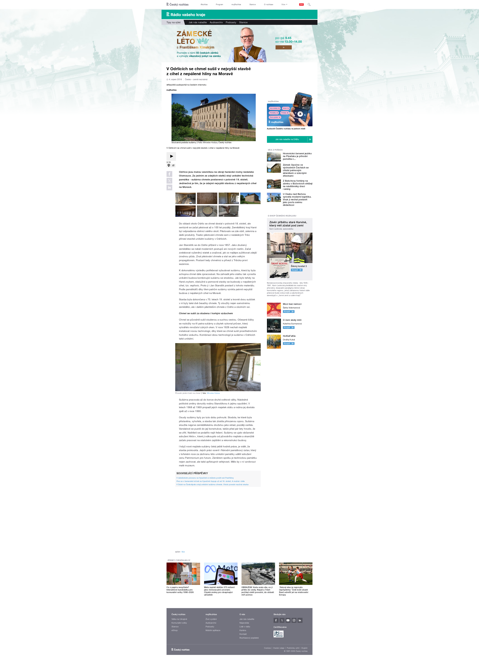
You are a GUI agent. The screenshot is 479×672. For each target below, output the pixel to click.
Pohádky (273, 113)
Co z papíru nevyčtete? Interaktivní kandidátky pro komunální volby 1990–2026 (180, 589)
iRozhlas (204, 4)
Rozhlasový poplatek (249, 638)
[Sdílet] (173, 165)
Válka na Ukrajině (179, 619)
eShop (175, 630)
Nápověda (244, 623)
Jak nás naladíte (198, 22)
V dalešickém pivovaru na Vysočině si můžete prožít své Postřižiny (205, 478)
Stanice (252, 4)
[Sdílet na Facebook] (169, 174)
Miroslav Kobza (210, 142)
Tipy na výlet (173, 22)
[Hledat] (309, 4)
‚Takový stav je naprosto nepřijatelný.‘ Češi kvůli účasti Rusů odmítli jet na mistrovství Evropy (293, 591)
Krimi (285, 108)
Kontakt (243, 634)
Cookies (267, 648)
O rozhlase (268, 4)
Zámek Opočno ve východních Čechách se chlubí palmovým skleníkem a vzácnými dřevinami (296, 170)
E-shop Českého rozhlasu (282, 216)
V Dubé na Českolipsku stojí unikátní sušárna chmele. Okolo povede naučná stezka (213, 485)
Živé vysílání (274, 117)
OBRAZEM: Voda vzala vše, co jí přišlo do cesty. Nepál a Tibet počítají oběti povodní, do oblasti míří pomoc (257, 591)
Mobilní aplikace (213, 630)
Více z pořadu (275, 150)
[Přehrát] (171, 156)
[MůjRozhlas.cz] (172, 90)
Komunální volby (179, 623)
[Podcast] (169, 165)
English (304, 648)
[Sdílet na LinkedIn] (169, 187)
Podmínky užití (293, 648)
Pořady (283, 113)
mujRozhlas (236, 4)
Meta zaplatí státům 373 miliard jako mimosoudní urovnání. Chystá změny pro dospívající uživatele (219, 591)
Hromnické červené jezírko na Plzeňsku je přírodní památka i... (297, 156)
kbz (183, 552)
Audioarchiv (216, 22)
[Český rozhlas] (177, 4)
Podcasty (231, 22)
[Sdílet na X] (169, 181)
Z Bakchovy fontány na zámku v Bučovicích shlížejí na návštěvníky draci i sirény (297, 184)
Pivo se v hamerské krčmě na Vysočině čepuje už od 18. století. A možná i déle (211, 481)
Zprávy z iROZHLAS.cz (179, 560)
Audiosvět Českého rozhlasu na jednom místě (286, 129)
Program (219, 4)
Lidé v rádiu (245, 626)
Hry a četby (274, 108)
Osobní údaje (278, 648)
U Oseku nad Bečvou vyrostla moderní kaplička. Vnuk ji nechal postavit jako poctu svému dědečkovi (297, 199)
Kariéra (243, 630)
